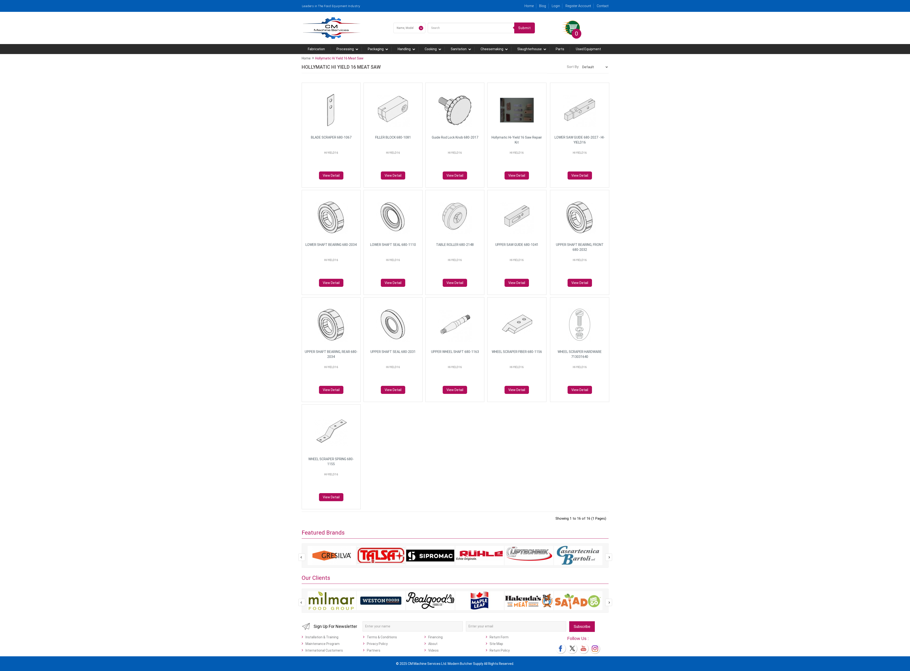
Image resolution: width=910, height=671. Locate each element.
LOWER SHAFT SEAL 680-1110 (393, 245)
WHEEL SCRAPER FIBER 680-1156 (517, 352)
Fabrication (316, 49)
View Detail (331, 175)
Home (529, 6)
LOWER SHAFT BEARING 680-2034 (331, 245)
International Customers (324, 650)
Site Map (496, 644)
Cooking (431, 49)
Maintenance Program (322, 644)
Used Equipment (588, 49)
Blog (542, 6)
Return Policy (500, 650)
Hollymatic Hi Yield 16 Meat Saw (339, 58)
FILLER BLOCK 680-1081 (393, 137)
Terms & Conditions (382, 637)
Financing (435, 637)
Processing (345, 49)
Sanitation (459, 49)
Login (556, 6)
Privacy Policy (377, 644)
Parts (560, 49)
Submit (524, 28)
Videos (433, 650)
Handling (404, 49)
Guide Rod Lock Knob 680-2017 (455, 137)
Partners (373, 650)
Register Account (578, 6)
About (432, 644)
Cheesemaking (492, 49)
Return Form (499, 637)
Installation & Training (321, 637)
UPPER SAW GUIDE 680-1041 (516, 245)
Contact (603, 6)
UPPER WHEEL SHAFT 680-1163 (455, 352)
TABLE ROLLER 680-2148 (455, 245)
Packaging (376, 49)
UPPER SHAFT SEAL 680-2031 (393, 352)
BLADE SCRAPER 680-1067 (331, 137)
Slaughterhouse (529, 49)
